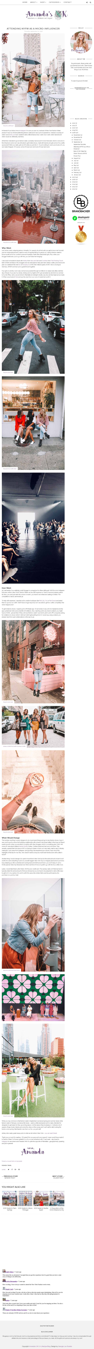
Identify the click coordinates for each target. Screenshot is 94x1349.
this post (12, 134)
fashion (4, 1165)
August (76, 158)
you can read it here (51, 1133)
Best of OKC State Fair (80, 151)
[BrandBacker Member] (81, 212)
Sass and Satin (35, 260)
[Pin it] (19, 1169)
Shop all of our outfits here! (9, 242)
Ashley (25, 260)
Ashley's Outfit (7, 746)
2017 (73, 177)
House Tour (77, 156)
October (76, 139)
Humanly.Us (26, 264)
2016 (73, 179)
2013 (73, 186)
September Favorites (80, 144)
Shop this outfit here (8, 970)
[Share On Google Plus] (15, 1169)
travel (9, 1165)
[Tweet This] (8, 1169)
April (75, 167)
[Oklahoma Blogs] (81, 245)
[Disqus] (33, 1242)
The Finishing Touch (57, 260)
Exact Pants (17, 970)
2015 (73, 182)
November (77, 137)
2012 (73, 189)
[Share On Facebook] (12, 1169)
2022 (74, 123)
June (75, 163)
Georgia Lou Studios (65, 1346)
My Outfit (13, 746)
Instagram (23, 130)
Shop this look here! (8, 372)
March (76, 170)
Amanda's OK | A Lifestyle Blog (39, 1346)
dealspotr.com (81, 222)
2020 (74, 128)
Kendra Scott (23, 846)
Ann (19, 264)
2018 (73, 132)
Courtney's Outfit (21, 746)
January (76, 175)
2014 (73, 184)
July (75, 160)
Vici (46, 600)
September (77, 142)
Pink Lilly (42, 600)
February (76, 172)
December (77, 135)
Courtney (44, 260)
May (75, 165)
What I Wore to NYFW (80, 153)
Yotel (16, 277)
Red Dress (52, 600)
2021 (73, 125)
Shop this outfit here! (8, 125)
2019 (73, 130)
